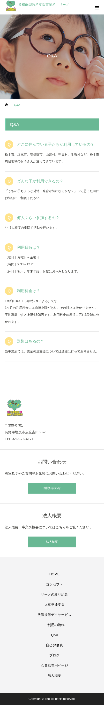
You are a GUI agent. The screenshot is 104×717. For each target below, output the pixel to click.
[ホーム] (6, 104)
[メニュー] (97, 7)
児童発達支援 (54, 605)
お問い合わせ (52, 488)
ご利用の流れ (54, 625)
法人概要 (52, 542)
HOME (54, 574)
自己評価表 (54, 645)
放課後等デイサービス (54, 615)
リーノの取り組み (54, 594)
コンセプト (54, 584)
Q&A (54, 635)
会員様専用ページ (54, 665)
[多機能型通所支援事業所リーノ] (52, 407)
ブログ (54, 655)
